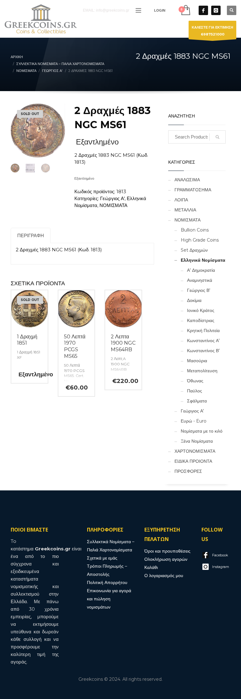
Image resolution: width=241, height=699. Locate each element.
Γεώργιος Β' (198, 290)
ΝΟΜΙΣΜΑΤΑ (113, 205)
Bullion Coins (195, 230)
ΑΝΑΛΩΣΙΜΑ (187, 180)
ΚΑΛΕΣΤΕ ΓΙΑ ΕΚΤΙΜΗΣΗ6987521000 (212, 30)
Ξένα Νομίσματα (197, 441)
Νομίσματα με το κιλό (201, 431)
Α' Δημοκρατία (201, 270)
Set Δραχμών (194, 250)
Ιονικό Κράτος (200, 310)
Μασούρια (197, 360)
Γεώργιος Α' (112, 198)
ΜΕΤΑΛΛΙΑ (185, 210)
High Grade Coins (200, 240)
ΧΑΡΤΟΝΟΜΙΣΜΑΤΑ (194, 451)
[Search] (217, 137)
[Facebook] (203, 10)
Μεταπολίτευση (202, 371)
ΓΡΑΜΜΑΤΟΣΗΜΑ (192, 190)
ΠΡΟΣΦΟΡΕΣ (188, 471)
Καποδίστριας (200, 320)
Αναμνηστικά (199, 280)
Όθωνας (195, 381)
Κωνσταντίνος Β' (203, 350)
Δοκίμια (194, 300)
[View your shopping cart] (185, 10)
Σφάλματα (197, 401)
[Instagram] (216, 10)
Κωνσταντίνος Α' (203, 340)
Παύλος (194, 391)
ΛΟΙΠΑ (181, 200)
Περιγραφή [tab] (30, 235)
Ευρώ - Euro (193, 421)
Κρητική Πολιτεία (203, 330)
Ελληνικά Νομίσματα (203, 260)
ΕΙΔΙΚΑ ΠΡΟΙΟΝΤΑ (193, 461)
